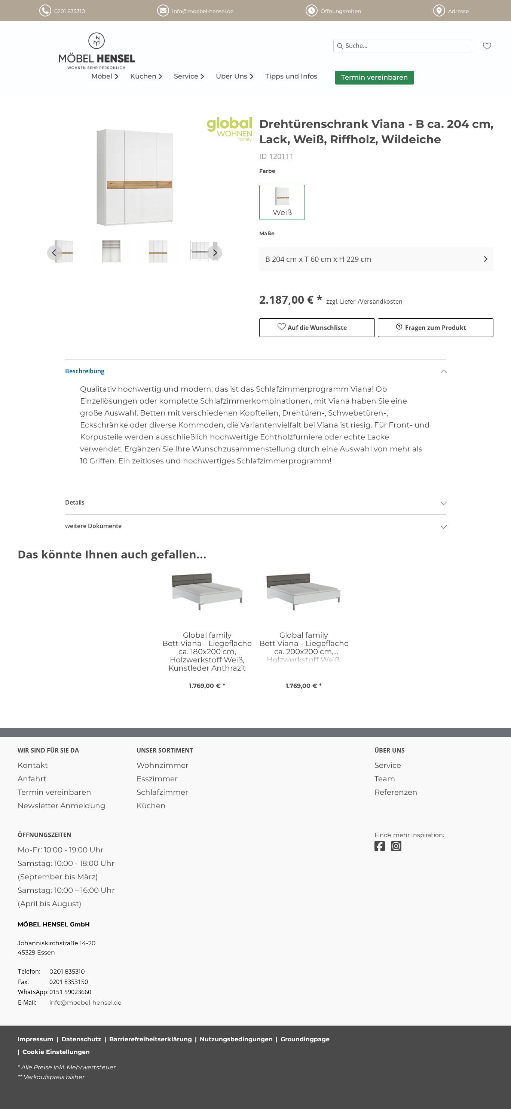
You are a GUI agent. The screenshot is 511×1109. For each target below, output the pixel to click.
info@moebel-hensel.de (85, 1002)
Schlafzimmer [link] (162, 792)
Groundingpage (305, 1039)
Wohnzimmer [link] (163, 765)
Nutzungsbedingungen (236, 1039)
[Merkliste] (487, 46)
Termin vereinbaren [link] (54, 792)
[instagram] (396, 846)
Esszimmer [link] (157, 778)
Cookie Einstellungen (56, 1052)
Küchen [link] (151, 805)
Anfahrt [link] (32, 778)
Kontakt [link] (33, 765)
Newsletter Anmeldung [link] (61, 805)
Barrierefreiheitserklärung (150, 1039)
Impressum (35, 1039)
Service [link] (387, 765)
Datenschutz (81, 1039)
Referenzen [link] (395, 792)
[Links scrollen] (54, 252)
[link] (101, 76)
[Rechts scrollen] (214, 252)
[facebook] (379, 846)
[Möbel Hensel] (116, 51)
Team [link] (384, 778)
